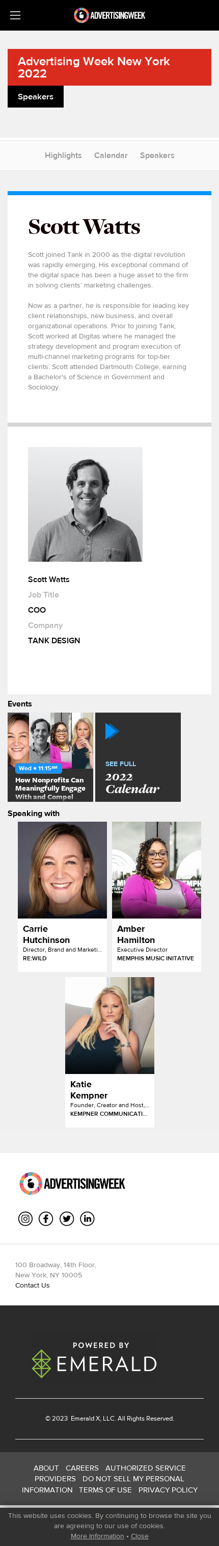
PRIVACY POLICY (168, 1489)
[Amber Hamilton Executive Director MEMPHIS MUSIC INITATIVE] (156, 870)
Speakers (157, 155)
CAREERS (82, 1467)
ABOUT (46, 1467)
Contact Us (32, 1285)
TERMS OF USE (105, 1489)
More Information (97, 1536)
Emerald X (84, 1418)
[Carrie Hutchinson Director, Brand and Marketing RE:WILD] (62, 870)
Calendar (111, 155)
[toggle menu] (15, 15)
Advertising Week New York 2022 (94, 67)
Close (140, 1536)
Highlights (63, 155)
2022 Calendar (132, 778)
